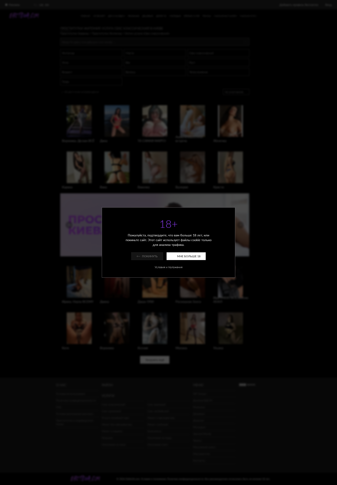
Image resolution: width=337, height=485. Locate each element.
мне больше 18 (188, 256)
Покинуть (150, 256)
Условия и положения (169, 267)
